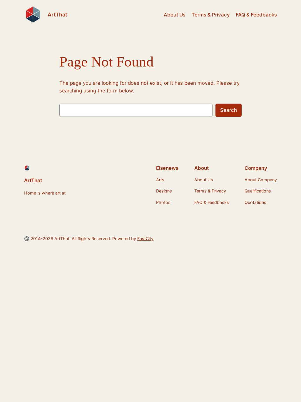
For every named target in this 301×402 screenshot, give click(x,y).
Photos (163, 202)
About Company (261, 179)
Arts (160, 179)
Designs (164, 190)
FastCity (145, 238)
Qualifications (258, 190)
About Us (174, 15)
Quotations (255, 202)
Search (228, 110)
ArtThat (57, 14)
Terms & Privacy (211, 15)
